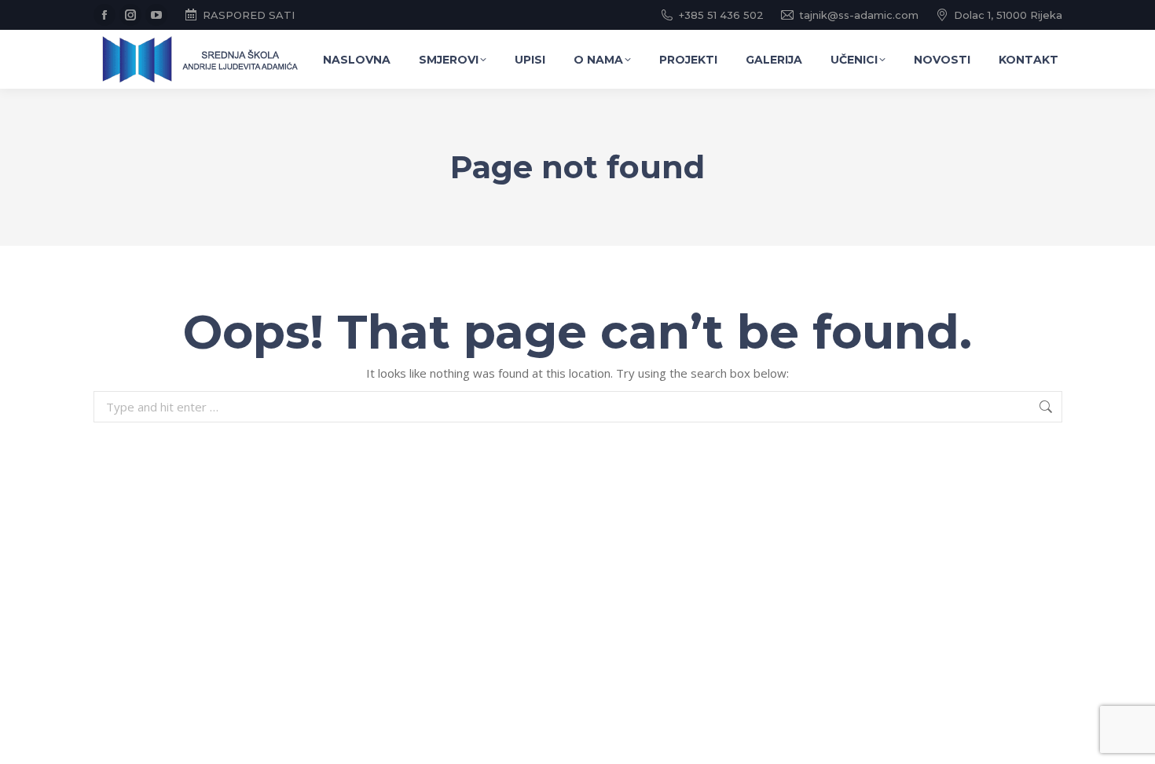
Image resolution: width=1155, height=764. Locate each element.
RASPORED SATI (249, 15)
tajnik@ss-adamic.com (858, 15)
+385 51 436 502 (721, 15)
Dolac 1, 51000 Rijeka (1008, 15)
